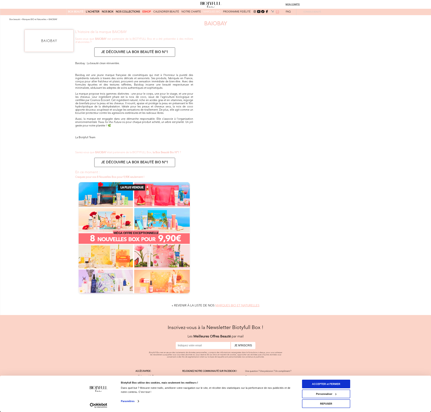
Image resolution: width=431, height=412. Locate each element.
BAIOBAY (53, 20)
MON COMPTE (293, 5)
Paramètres (128, 401)
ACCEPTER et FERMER (326, 384)
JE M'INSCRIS (243, 345)
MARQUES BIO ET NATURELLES (237, 305)
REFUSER (326, 403)
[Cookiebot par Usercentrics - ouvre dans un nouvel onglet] (98, 405)
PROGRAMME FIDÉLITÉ (237, 12)
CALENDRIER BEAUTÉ (166, 12)
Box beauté (14, 20)
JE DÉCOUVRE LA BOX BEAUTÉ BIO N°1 (134, 52)
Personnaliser (324, 393)
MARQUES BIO (212, 12)
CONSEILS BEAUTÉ (312, 12)
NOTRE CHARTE (191, 12)
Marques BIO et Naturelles (34, 20)
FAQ (288, 12)
